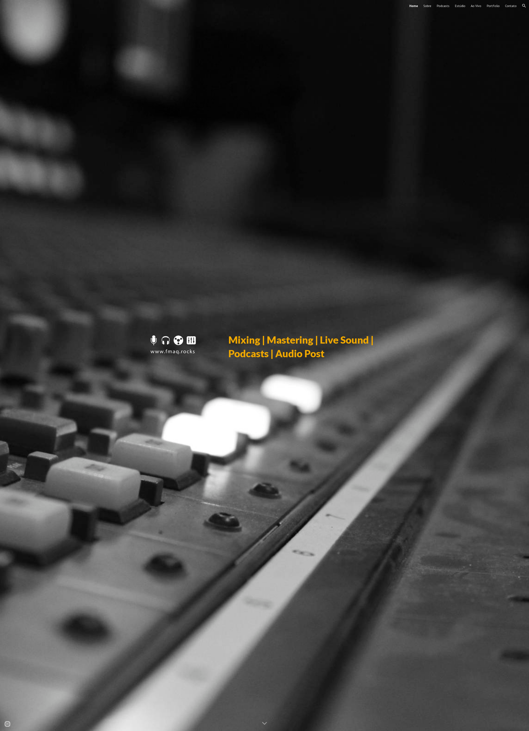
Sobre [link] (427, 6)
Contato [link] (511, 6)
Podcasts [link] (443, 6)
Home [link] (413, 6)
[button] (524, 6)
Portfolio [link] (493, 6)
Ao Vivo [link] (476, 6)
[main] (305, 365)
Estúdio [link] (460, 6)
